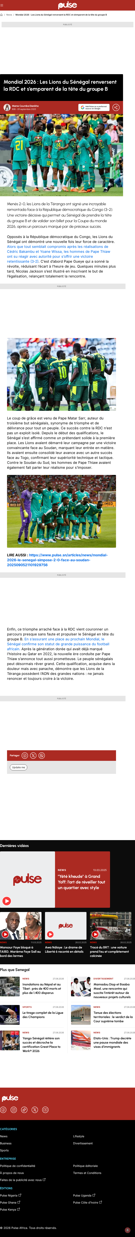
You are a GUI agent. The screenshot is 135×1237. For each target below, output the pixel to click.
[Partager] (116, 107)
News (9, 14)
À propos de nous (12, 1173)
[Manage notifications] (127, 1230)
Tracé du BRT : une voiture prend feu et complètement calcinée (109, 951)
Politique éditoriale (85, 1166)
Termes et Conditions (87, 1173)
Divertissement (103, 978)
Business (5, 1143)
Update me (18, 767)
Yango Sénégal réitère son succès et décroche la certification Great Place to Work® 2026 (41, 1044)
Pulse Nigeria (8, 1195)
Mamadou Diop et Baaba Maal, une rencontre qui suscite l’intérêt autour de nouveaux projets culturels (112, 990)
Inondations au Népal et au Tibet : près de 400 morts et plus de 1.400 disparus (41, 988)
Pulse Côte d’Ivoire (85, 1202)
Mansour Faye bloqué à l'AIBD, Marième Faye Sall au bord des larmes (20, 951)
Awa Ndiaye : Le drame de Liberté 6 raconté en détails (64, 949)
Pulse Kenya (8, 1209)
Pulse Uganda (82, 1195)
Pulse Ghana (8, 1202)
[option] (20, 936)
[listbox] (67, 936)
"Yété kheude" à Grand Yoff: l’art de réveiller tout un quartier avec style (81, 882)
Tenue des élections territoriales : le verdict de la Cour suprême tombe (113, 1017)
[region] (67, 936)
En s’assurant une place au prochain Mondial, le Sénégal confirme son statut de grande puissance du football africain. (58, 644)
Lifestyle (78, 1136)
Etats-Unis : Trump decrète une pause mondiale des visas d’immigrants (112, 1042)
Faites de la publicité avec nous (21, 1180)
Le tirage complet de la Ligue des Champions (42, 1015)
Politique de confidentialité (17, 1166)
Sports (27, 1007)
